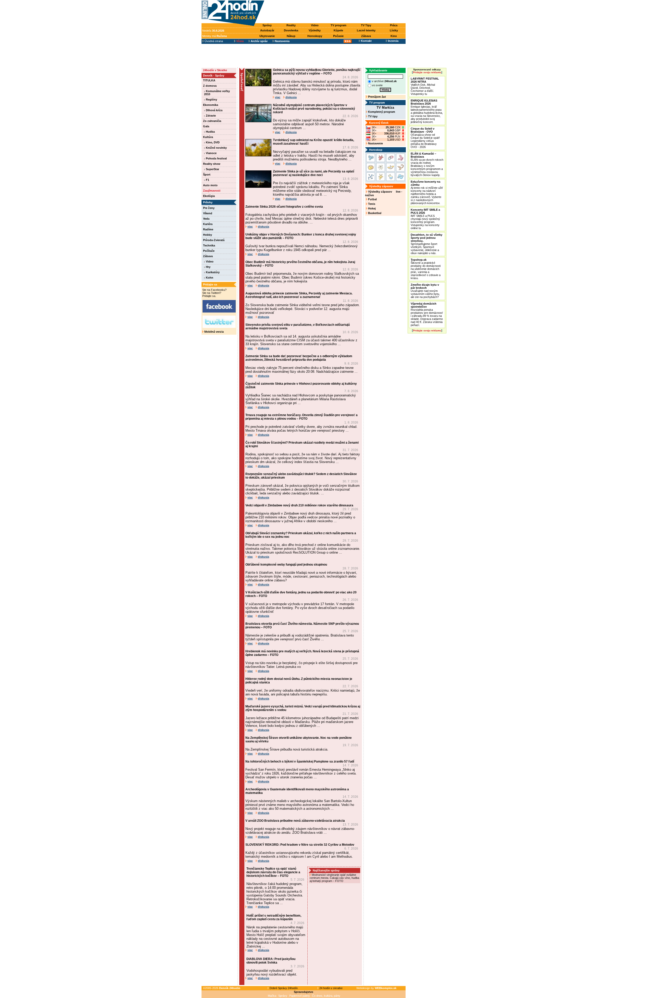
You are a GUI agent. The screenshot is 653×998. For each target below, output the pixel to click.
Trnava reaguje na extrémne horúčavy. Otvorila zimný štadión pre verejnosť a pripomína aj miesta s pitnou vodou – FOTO (301, 416)
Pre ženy (209, 207)
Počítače (209, 250)
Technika (209, 245)
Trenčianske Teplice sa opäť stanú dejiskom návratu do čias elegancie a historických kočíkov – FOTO (273, 872)
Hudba (210, 131)
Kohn (209, 277)
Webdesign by (376, 988)
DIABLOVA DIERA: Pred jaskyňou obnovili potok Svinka (270, 960)
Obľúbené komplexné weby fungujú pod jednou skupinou (286, 564)
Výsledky (315, 30)
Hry (207, 266)
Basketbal (374, 213)
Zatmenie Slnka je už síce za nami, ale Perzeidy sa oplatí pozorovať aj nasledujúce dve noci (313, 173)
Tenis (371, 203)
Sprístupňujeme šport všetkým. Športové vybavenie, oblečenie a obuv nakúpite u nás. (426, 244)
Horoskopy (314, 36)
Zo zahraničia (212, 120)
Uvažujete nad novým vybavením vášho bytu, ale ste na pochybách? (425, 290)
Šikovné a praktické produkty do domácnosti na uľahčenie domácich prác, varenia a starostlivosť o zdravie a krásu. (426, 269)
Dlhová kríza (213, 110)
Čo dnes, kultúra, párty (326, 995)
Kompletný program (381, 111)
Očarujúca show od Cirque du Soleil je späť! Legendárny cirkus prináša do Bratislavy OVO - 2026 (425, 137)
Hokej (371, 208)
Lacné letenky (366, 30)
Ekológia (209, 195)
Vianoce (211, 153)
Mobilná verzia (214, 331)
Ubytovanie (267, 36)
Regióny (211, 99)
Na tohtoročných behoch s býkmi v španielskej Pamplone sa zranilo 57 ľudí (299, 761)
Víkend (207, 213)
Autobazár (267, 30)
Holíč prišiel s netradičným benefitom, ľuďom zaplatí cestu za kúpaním (273, 917)
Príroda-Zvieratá (213, 240)
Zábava (366, 36)
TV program (338, 25)
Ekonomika (210, 104)
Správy (267, 25)
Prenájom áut (376, 96)
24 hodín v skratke (331, 988)
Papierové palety (299, 995)
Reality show (211, 163)
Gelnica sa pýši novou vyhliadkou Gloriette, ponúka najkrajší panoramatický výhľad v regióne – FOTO (316, 71)
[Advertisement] (336, 12)
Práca (393, 25)
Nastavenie (375, 143)
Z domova (210, 85)
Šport (206, 174)
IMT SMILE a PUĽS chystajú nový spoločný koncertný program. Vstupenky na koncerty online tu (425, 219)
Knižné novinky (216, 147)
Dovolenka (291, 30)
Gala (206, 126)
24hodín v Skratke (215, 70)
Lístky (394, 30)
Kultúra (208, 137)
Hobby (207, 234)
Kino (394, 36)
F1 (207, 179)
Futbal (372, 199)
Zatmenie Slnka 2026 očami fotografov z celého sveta (284, 206)
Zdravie (210, 115)
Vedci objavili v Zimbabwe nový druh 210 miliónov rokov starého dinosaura (299, 505)
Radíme (208, 229)
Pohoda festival (216, 158)
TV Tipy (366, 25)
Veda (206, 218)
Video (315, 25)
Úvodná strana (213, 41)
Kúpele (338, 30)
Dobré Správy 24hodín (283, 988)
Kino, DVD (212, 142)
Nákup (291, 36)
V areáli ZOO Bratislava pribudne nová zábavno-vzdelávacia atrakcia (295, 820)
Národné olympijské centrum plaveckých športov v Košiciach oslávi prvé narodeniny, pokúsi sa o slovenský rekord (314, 108)
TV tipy (372, 116)
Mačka (272, 995)
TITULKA (209, 80)
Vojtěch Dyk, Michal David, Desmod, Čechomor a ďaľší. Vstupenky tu (425, 86)
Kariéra (207, 224)
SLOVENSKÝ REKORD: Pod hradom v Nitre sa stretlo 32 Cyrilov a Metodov (299, 844)
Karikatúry (212, 272)
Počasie (338, 36)
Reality (291, 25)
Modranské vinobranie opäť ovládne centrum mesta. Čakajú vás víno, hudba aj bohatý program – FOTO (334, 877)
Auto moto (210, 185)
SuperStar (212, 169)
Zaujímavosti (211, 190)
